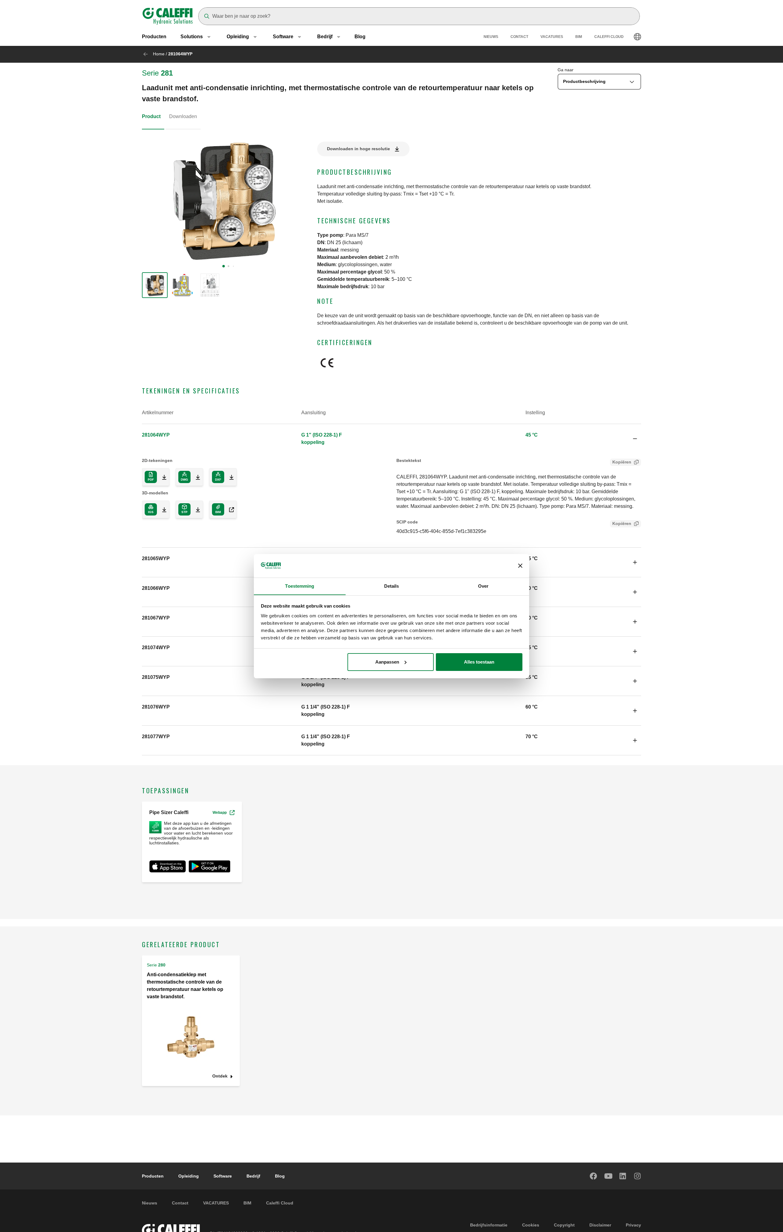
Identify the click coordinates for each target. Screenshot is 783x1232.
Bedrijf (253, 1176)
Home (159, 53)
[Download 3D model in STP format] (195, 509)
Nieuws (491, 37)
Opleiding (188, 1176)
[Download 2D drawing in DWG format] (195, 477)
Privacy (633, 1225)
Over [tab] (483, 585)
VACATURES (551, 37)
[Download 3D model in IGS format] (162, 509)
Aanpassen (387, 661)
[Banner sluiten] (520, 566)
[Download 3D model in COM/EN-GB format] (229, 509)
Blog (360, 36)
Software (222, 1176)
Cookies (530, 1225)
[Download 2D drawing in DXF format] (229, 477)
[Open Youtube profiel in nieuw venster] (608, 1176)
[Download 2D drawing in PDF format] (162, 477)
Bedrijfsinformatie (488, 1225)
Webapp (220, 812)
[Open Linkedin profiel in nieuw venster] (623, 1176)
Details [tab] (391, 585)
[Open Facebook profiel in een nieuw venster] (594, 1176)
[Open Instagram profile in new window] (638, 1176)
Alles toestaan (479, 661)
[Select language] (637, 36)
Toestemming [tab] (299, 585)
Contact (519, 37)
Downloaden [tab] (183, 116)
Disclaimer (600, 1225)
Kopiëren (621, 462)
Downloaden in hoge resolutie (358, 148)
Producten (154, 36)
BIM (578, 37)
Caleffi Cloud (609, 37)
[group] (155, 285)
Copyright (564, 1225)
